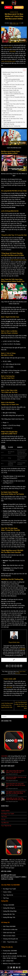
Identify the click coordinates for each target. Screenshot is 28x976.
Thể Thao (4, 816)
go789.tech (11, 875)
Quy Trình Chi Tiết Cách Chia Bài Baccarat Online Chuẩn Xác (12, 89)
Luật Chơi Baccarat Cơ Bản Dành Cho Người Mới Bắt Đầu (7, 705)
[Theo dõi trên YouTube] (17, 967)
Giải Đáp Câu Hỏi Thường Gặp (11, 126)
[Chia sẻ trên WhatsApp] (7, 666)
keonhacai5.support (7, 877)
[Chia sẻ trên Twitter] (12, 666)
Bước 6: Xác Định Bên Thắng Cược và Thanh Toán (15, 108)
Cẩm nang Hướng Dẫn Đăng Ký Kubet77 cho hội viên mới (15, 771)
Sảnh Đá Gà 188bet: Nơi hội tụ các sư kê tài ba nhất (16, 777)
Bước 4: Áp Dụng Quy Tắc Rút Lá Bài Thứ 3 (15, 101)
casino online (8, 47)
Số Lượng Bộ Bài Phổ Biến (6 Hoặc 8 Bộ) (14, 76)
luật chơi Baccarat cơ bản (18, 260)
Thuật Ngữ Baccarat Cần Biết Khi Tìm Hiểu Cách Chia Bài (14, 123)
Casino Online (14, 12)
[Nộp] (25, 716)
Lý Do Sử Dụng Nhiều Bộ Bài (13, 79)
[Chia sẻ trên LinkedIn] (21, 666)
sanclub (10, 879)
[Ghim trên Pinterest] (18, 666)
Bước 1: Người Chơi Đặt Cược (13, 92)
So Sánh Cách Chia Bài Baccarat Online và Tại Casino (12, 115)
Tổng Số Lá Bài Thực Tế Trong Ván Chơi (14, 81)
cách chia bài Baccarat (8, 61)
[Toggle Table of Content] (23, 70)
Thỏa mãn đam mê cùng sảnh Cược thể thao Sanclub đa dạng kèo (15, 785)
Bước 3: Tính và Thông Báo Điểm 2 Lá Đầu (15, 98)
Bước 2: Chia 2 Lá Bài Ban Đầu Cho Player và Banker (15, 94)
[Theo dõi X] (8, 967)
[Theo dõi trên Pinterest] (11, 967)
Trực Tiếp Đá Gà (6, 825)
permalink (17, 673)
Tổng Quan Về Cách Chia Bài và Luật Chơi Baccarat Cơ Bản (13, 85)
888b (23, 877)
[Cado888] (14, 2)
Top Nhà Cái (5, 822)
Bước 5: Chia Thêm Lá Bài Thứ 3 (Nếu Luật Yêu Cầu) (15, 104)
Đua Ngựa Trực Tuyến (7, 813)
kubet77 (18, 877)
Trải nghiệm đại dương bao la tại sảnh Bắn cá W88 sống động (15, 792)
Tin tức (3, 819)
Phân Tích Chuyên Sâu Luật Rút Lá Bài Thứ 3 (13, 111)
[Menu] (2, 2)
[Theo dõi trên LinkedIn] (14, 967)
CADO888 (12, 51)
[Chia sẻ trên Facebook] (9, 666)
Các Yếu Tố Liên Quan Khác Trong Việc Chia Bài (13, 119)
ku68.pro (4, 879)
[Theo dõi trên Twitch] (19, 967)
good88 (3, 875)
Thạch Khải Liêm (14, 24)
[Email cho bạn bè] (15, 666)
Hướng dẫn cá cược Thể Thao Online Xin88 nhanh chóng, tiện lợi (16, 798)
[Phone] (14, 660)
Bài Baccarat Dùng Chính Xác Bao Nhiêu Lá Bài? (12, 73)
